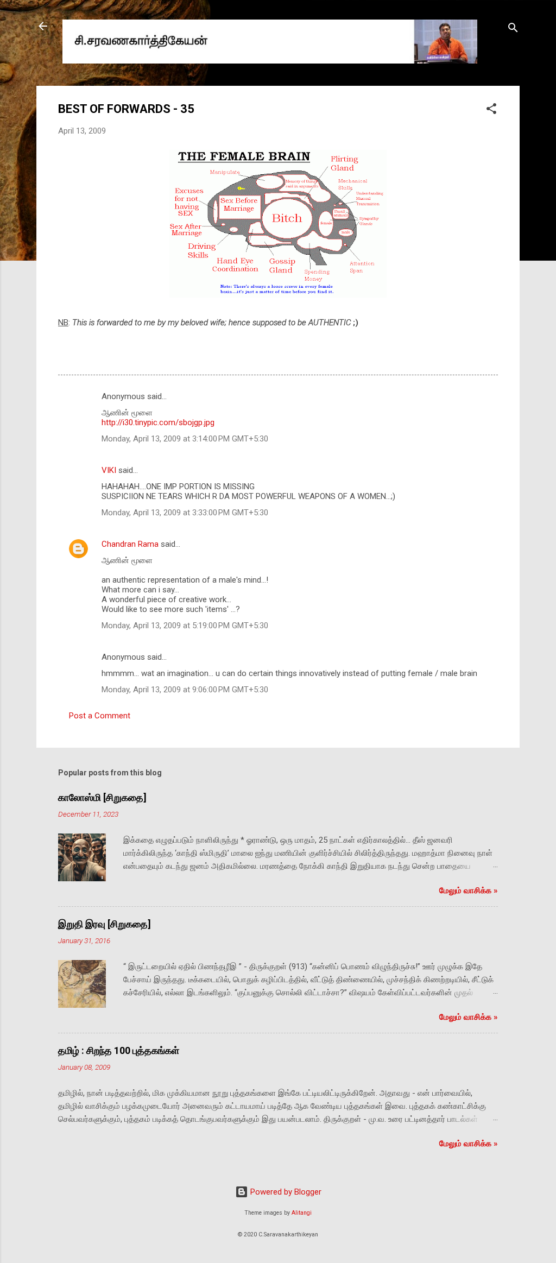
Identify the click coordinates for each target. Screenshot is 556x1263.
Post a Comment (99, 716)
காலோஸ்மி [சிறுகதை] (102, 797)
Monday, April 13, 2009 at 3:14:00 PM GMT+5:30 (185, 439)
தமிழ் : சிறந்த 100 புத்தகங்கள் (118, 1050)
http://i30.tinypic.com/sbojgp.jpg (158, 422)
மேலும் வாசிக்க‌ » (468, 890)
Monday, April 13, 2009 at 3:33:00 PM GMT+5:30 (185, 512)
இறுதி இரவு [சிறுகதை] (104, 924)
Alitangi (302, 1212)
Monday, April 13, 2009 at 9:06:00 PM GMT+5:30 (185, 689)
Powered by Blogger (284, 1192)
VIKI (109, 470)
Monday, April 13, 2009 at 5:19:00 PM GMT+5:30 (185, 625)
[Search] (513, 29)
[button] (491, 110)
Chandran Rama (130, 544)
